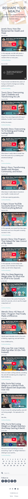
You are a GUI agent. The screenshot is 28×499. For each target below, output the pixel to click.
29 (14, 465)
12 (9, 461)
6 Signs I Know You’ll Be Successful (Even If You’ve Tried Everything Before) (12, 206)
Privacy (16, 496)
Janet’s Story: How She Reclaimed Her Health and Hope (12, 31)
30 (17, 465)
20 (9, 463)
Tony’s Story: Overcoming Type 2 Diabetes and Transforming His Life (12, 94)
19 (6, 463)
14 (15, 461)
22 (15, 463)
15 (18, 461)
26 (4, 465)
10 (3, 461)
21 (12, 463)
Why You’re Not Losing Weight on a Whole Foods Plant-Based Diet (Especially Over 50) (13, 386)
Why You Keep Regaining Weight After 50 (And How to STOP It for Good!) (12, 276)
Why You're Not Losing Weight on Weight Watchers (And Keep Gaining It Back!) (13, 426)
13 (12, 461)
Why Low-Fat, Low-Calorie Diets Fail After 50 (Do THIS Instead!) (13, 350)
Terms (11, 496)
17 (24, 461)
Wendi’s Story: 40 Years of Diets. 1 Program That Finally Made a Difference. (13, 314)
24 (22, 463)
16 (21, 461)
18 (3, 463)
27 (7, 465)
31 (20, 465)
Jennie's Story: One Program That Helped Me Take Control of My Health (14, 241)
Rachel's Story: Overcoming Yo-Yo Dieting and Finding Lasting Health (13, 131)
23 (18, 463)
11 (6, 461)
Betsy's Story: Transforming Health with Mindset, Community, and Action (13, 169)
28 (11, 465)
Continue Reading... (6, 60)
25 (25, 463)
